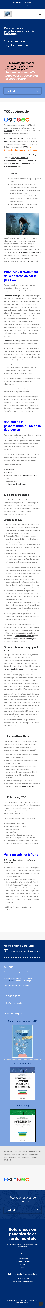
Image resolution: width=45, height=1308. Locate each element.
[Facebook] (6, 120)
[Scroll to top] (41, 1304)
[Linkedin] (14, 120)
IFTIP (25, 147)
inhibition (9, 473)
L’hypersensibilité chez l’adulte (23, 155)
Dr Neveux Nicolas (15, 1274)
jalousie (32, 475)
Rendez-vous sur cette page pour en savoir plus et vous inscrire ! (21, 76)
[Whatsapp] (23, 120)
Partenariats (23, 1259)
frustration (24, 475)
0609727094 (9, 863)
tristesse (25, 786)
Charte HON (23, 1267)
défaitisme (10, 470)
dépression (8, 131)
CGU (23, 1264)
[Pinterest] (19, 120)
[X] (10, 120)
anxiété (31, 786)
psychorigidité (31, 639)
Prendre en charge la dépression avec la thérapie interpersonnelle (20, 163)
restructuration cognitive (24, 636)
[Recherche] (22, 91)
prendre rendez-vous (28, 150)
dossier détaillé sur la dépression (27, 252)
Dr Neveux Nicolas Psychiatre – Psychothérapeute (22, 972)
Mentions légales (24, 1261)
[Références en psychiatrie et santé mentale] (10, 14)
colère (8, 478)
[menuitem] (22, 6)
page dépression (25, 261)
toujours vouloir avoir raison (16, 484)
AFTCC (30, 144)
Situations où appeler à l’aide (23, 6)
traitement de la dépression (14, 669)
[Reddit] (27, 120)
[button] (40, 14)
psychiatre (23, 190)
